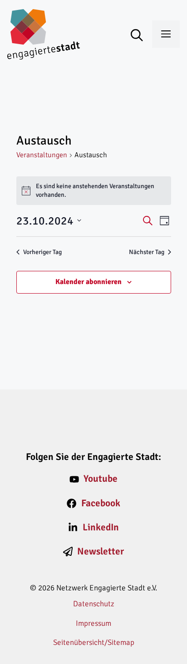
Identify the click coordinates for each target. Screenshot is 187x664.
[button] (141, 36)
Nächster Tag (146, 252)
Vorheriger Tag (42, 252)
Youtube (101, 478)
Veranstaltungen (41, 155)
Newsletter (100, 551)
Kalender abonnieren (88, 281)
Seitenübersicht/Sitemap (93, 642)
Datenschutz (93, 604)
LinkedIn (101, 527)
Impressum (93, 623)
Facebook (100, 503)
